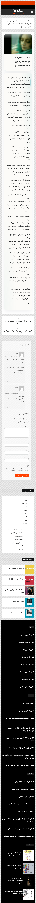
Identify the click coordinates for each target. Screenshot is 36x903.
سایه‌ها (18, 10)
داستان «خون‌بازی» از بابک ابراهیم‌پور (22, 789)
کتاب (25, 517)
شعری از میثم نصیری (27, 664)
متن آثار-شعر (11, 20)
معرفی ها (24, 527)
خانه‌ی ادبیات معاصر (18, 14)
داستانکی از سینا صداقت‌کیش (24, 782)
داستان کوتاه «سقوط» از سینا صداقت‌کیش (21, 829)
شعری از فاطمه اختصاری (17, 612)
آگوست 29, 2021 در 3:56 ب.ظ (11, 393)
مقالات (25, 523)
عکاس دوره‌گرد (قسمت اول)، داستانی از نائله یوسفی (18, 322)
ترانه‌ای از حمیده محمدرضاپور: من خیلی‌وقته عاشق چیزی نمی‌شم (18, 756)
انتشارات (24, 503)
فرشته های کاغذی (16, 533)
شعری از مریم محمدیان (26, 672)
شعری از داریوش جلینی (26, 711)
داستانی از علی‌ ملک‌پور (26, 796)
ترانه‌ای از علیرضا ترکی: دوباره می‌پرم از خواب (20, 765)
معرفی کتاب (18, 536)
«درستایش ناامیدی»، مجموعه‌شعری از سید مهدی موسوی (15, 880)
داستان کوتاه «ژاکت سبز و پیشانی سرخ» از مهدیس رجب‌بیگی (18, 820)
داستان (25, 510)
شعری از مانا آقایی (28, 679)
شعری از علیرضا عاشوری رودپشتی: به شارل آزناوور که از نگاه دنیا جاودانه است (18, 332)
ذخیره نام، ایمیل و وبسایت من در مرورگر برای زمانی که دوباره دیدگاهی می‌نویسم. (17, 469)
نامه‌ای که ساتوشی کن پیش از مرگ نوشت (14, 591)
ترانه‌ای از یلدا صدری (27, 703)
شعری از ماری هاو (28, 649)
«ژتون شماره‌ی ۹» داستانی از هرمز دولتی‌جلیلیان (19, 836)
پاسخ (6, 381)
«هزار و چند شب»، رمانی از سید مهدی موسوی (14, 866)
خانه (26, 500)
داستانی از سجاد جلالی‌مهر (26, 811)
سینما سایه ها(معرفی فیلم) (14, 529)
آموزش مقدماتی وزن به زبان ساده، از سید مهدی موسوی (15, 854)
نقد (26, 520)
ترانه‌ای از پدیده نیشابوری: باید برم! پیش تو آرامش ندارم (20, 719)
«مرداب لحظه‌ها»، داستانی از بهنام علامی (21, 804)
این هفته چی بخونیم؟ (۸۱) (16, 568)
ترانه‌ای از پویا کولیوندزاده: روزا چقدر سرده (21, 748)
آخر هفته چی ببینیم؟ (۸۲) (16, 579)
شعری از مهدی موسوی (27, 687)
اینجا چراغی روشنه (21, 549)
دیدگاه (27, 427)
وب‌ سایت (26, 458)
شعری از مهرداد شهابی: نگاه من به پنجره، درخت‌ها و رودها (21, 729)
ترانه (25, 513)
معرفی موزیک (18, 539)
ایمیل (27, 450)
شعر (19, 20)
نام (28, 442)
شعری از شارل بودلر (28, 657)
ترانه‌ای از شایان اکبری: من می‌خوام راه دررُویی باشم (19, 739)
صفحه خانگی (27, 20)
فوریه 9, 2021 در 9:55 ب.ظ (11, 356)
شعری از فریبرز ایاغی (18, 601)
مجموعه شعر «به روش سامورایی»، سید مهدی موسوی (13, 892)
